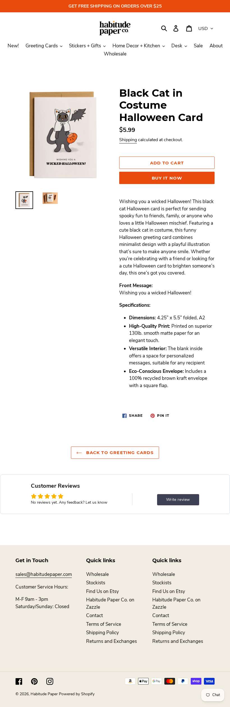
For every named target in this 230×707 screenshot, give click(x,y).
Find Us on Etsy (102, 591)
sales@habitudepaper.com (43, 574)
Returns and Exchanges (111, 641)
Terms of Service (103, 624)
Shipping (128, 140)
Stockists (95, 583)
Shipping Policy (102, 632)
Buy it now (167, 178)
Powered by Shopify (77, 694)
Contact (94, 615)
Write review (178, 499)
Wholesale (97, 574)
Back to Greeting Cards (119, 452)
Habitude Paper (44, 694)
